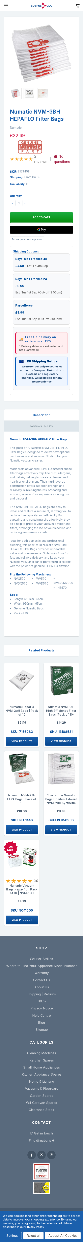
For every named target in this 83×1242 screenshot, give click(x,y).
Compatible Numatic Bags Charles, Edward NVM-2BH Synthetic (61, 799)
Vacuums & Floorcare (41, 1088)
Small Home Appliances (41, 1067)
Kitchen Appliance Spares (41, 1074)
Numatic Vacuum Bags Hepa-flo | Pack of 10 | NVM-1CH (21, 889)
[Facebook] (31, 1155)
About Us (41, 987)
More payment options (27, 239)
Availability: (19, 184)
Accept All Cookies (62, 1236)
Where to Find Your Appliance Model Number (41, 966)
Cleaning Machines (41, 1053)
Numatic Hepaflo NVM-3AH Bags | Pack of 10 (22, 710)
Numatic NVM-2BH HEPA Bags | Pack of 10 (21, 799)
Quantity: (16, 195)
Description (41, 415)
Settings (12, 1236)
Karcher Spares (41, 1060)
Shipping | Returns (41, 994)
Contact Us (41, 980)
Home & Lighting (41, 1081)
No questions (62, 159)
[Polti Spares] (41, 1171)
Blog (41, 1022)
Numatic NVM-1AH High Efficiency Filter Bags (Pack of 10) (61, 710)
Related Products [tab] (41, 650)
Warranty (41, 973)
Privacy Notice (41, 1008)
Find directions (40, 1140)
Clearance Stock (41, 1110)
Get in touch (43, 1133)
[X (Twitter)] (41, 1155)
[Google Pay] (41, 230)
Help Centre (41, 1015)
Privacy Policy (34, 1227)
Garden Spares (41, 1096)
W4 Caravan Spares (41, 1103)
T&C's (41, 1001)
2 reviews (40, 159)
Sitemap (41, 1030)
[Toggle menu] (5, 5)
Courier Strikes (41, 959)
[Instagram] (51, 1155)
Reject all (33, 1236)
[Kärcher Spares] (41, 1188)
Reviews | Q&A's (41, 426)
